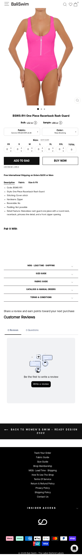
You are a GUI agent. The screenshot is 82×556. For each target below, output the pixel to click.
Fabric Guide (41, 282)
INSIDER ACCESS (41, 508)
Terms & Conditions (41, 297)
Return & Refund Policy (43, 484)
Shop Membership (42, 466)
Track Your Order (42, 453)
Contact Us (42, 497)
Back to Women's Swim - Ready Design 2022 (44, 431)
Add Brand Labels (11, 167)
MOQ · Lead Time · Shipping (41, 266)
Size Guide (41, 274)
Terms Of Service (42, 479)
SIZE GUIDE (45, 140)
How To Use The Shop (43, 475)
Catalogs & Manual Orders (41, 289)
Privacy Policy (42, 488)
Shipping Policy (43, 492)
